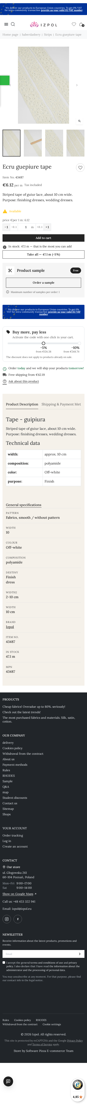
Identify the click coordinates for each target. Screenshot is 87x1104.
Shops (7, 814)
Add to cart (43, 238)
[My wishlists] (74, 24)
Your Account (15, 828)
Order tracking (13, 835)
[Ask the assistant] (8, 1081)
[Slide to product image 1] (11, 143)
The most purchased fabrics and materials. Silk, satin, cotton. (39, 719)
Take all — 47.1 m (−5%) (43, 254)
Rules (6, 770)
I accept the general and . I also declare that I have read (43, 966)
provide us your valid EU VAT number (62, 10)
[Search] (13, 24)
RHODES (9, 776)
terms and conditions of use (47, 962)
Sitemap (8, 809)
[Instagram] (7, 919)
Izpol (10, 627)
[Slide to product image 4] (75, 143)
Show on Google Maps (18, 894)
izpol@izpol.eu (21, 909)
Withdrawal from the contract (23, 754)
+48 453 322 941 (24, 901)
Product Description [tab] (22, 404)
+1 (47, 227)
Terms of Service (42, 1044)
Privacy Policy (75, 1040)
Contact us (10, 803)
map (5, 792)
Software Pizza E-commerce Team (49, 1051)
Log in (7, 841)
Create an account (15, 846)
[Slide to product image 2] (33, 143)
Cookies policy (12, 748)
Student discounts (15, 798)
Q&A (6, 787)
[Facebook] (18, 919)
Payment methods (15, 765)
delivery (8, 743)
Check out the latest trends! (22, 712)
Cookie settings (52, 1024)
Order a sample (43, 282)
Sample (8, 781)
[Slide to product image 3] (54, 143)
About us (8, 759)
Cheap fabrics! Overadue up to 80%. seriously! (34, 707)
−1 (6, 227)
